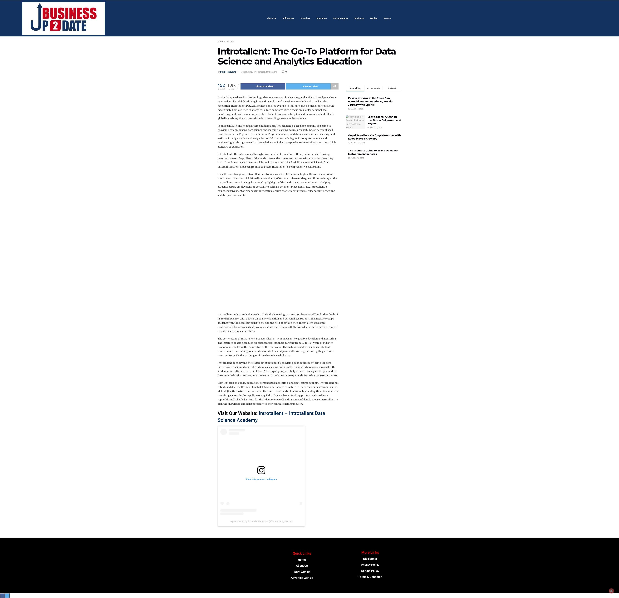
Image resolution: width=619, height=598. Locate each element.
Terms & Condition (370, 576)
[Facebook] (559, 11)
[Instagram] (567, 11)
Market (374, 18)
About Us (271, 18)
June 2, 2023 (247, 72)
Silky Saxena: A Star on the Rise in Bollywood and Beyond (384, 120)
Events (387, 18)
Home (220, 41)
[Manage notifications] (611, 590)
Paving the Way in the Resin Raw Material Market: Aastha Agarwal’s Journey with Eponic (370, 101)
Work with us (302, 571)
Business (359, 18)
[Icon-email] (249, 569)
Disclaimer (370, 558)
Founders (305, 18)
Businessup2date (228, 72)
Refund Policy (370, 571)
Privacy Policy (370, 564)
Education (322, 18)
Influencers (288, 18)
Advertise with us (302, 577)
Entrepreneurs (340, 18)
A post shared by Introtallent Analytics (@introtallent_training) (261, 521)
